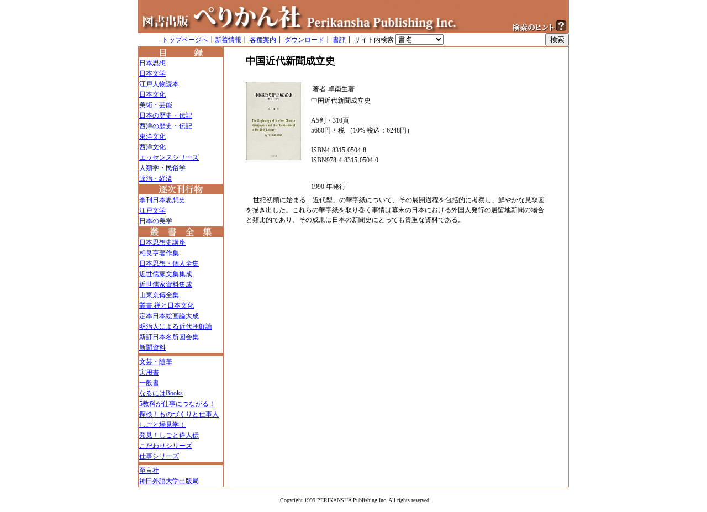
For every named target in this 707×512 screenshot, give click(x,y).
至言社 (149, 470)
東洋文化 (152, 136)
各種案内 (263, 40)
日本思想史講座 (162, 242)
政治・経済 (155, 178)
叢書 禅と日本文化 (166, 305)
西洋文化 (152, 147)
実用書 (149, 372)
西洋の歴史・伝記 (165, 126)
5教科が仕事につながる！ (177, 404)
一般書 (149, 383)
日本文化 (152, 94)
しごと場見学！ (162, 425)
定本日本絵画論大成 (169, 316)
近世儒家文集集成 (165, 274)
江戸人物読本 (159, 84)
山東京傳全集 (159, 295)
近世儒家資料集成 (165, 284)
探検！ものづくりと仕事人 (179, 414)
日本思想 (152, 63)
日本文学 (152, 73)
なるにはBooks (161, 393)
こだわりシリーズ (165, 446)
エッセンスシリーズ (169, 157)
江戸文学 (152, 210)
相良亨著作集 (159, 253)
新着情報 (228, 40)
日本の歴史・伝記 (165, 115)
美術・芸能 (155, 105)
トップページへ (185, 40)
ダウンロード (304, 40)
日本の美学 (155, 221)
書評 (339, 40)
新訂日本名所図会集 (169, 337)
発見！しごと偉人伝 (169, 435)
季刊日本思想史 (162, 200)
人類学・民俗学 (162, 168)
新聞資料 (152, 347)
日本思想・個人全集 (169, 263)
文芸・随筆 (155, 362)
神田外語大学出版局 (169, 481)
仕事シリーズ (159, 456)
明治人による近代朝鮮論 (175, 326)
